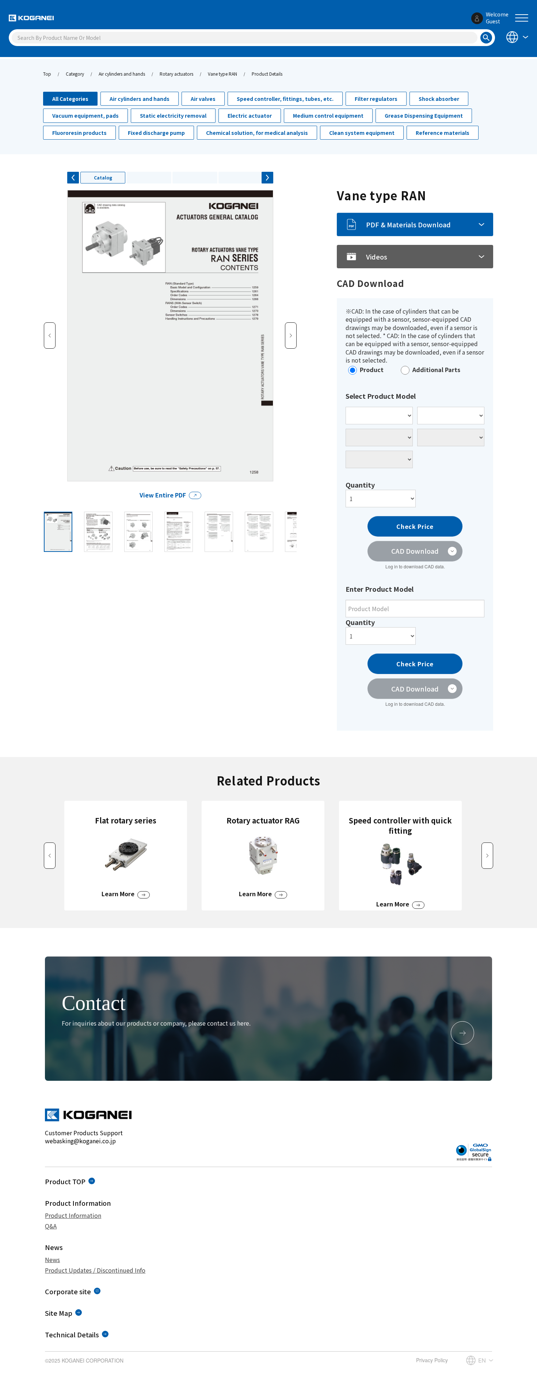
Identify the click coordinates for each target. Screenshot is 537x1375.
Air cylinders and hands (122, 74)
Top (47, 74)
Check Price (414, 526)
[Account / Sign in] (477, 18)
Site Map (58, 1313)
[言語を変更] (516, 37)
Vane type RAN (222, 74)
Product (372, 369)
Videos (376, 256)
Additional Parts (436, 369)
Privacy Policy (432, 1360)
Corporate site (68, 1291)
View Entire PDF (163, 494)
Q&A (51, 1225)
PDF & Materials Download (408, 224)
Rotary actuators (176, 74)
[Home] (31, 18)
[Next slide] (487, 855)
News (52, 1259)
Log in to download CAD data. (415, 566)
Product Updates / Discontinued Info (95, 1270)
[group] (125, 855)
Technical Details (72, 1334)
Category (75, 74)
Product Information (73, 1215)
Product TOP (65, 1181)
